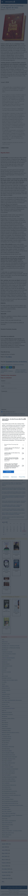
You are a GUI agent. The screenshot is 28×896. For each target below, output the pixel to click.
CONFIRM (8, 471)
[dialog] (14, 448)
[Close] (25, 419)
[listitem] (14, 445)
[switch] (22, 448)
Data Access (14, 476)
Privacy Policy (22, 476)
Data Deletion (6, 476)
